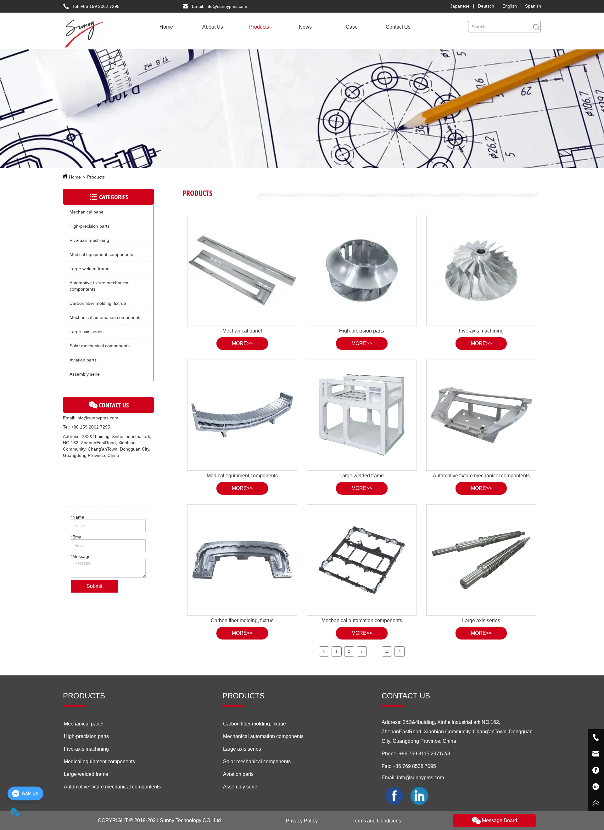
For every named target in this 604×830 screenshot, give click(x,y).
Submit (94, 586)
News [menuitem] (305, 27)
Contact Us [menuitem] (398, 27)
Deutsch (486, 6)
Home (75, 176)
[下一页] (399, 651)
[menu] (282, 27)
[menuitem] (212, 27)
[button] (212, 27)
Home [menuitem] (166, 27)
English (509, 6)
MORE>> (242, 343)
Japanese (460, 6)
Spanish (533, 6)
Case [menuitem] (352, 27)
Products (96, 176)
